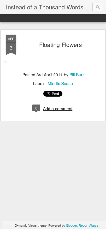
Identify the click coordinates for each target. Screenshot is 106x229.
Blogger (71, 225)
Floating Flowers (60, 44)
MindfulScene (60, 83)
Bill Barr (76, 75)
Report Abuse (88, 225)
